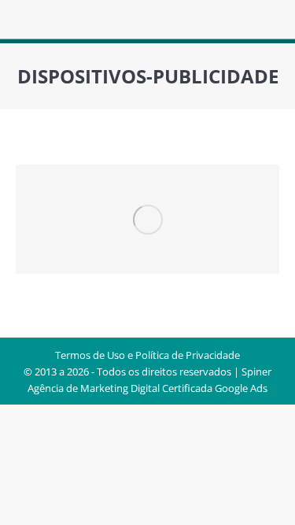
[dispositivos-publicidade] (147, 219)
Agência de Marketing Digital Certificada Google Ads (147, 388)
